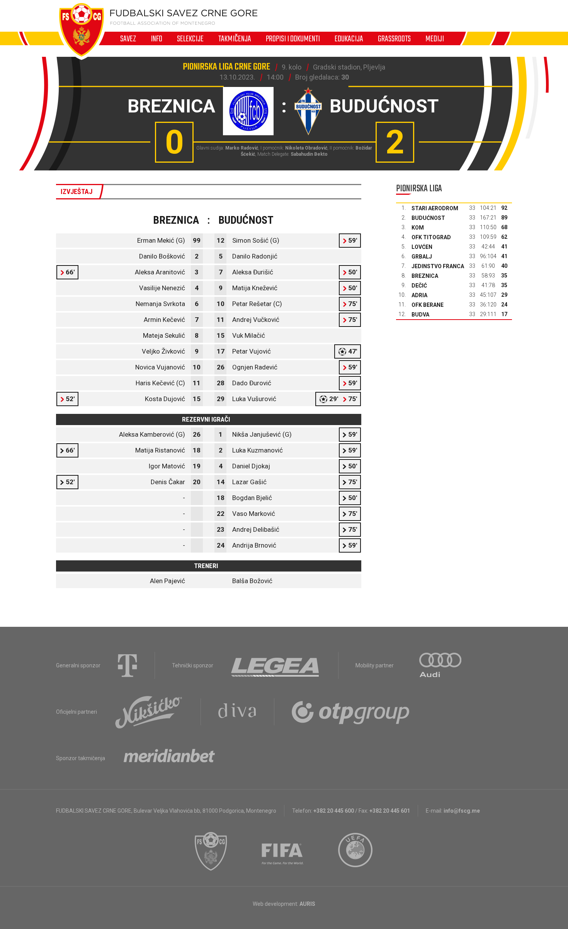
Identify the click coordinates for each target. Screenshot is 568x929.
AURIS (307, 904)
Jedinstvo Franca (438, 266)
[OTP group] (350, 711)
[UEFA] (356, 851)
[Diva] (237, 711)
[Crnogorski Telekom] (127, 665)
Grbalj (422, 257)
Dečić (419, 285)
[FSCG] (211, 851)
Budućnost (428, 218)
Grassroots (394, 38)
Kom (418, 228)
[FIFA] (282, 851)
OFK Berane (428, 305)
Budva (420, 314)
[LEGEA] (275, 665)
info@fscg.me (462, 811)
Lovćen (422, 247)
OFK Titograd (431, 237)
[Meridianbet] (169, 758)
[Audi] (440, 665)
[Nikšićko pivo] (149, 711)
